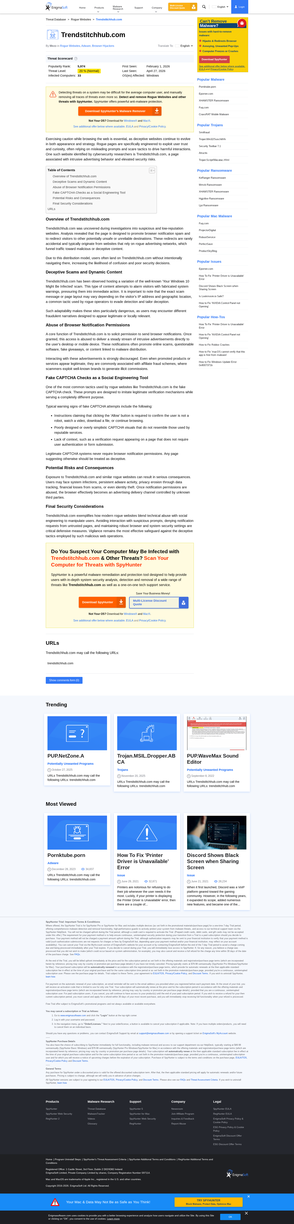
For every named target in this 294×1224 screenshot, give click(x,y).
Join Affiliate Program (182, 1113)
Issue (121, 875)
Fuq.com (204, 107)
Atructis (203, 152)
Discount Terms (200, 973)
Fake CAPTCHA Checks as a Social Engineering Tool (89, 192)
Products (99, 7)
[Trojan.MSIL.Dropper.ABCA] (147, 733)
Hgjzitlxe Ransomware (211, 198)
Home (82, 7)
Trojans (122, 770)
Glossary (92, 1123)
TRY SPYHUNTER (208, 1202)
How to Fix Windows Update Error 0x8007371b (218, 363)
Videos (91, 1118)
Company (157, 7)
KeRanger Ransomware (212, 177)
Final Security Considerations (73, 203)
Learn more (113, 1218)
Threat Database (56, 19)
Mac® (146, 120)
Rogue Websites (81, 19)
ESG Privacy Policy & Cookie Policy (228, 1129)
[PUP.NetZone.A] (77, 733)
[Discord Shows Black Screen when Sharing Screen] (217, 833)
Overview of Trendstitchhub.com (74, 176)
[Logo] (57, 6)
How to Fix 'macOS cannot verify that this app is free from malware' (222, 353)
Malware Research (118, 7)
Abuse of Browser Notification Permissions (81, 187)
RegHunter (135, 1123)
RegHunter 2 (53, 1118)
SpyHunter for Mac (139, 1113)
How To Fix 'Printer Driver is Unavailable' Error (221, 277)
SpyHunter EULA (222, 1108)
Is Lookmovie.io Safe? (211, 296)
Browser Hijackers (103, 45)
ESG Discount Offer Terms (227, 1144)
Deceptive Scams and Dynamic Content (80, 181)
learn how (50, 977)
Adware (86, 45)
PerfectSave (206, 243)
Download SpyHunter (97, 602)
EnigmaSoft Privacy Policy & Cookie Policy (228, 1120)
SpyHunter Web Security (59, 1113)
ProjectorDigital (207, 230)
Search (204, 7)
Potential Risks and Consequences (76, 198)
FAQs (77, 954)
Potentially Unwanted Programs (70, 763)
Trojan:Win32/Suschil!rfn (212, 139)
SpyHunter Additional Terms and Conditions (152, 1159)
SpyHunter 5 (136, 1108)
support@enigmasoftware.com (154, 1033)
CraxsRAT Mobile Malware (214, 114)
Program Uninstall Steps (68, 1159)
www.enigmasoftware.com (73, 1015)
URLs (51, 209)
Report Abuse (178, 1123)
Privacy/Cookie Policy (152, 126)
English (221, 6)
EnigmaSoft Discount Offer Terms (227, 1137)
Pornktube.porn (207, 86)
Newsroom (177, 1108)
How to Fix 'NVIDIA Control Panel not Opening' (219, 305)
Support (138, 7)
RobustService (207, 237)
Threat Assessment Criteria (204, 1080)
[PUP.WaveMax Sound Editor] (217, 733)
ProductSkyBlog (208, 250)
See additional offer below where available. (99, 126)
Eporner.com (206, 93)
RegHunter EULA (222, 1113)
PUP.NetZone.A (65, 756)
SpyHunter (51, 1108)
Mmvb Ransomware (210, 184)
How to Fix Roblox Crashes (214, 344)
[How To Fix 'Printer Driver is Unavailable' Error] (147, 833)
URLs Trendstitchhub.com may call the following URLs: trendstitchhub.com (73, 778)
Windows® (130, 120)
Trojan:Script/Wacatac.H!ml (214, 159)
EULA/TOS (158, 973)
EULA (129, 126)
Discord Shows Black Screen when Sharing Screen (218, 288)
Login (242, 6)
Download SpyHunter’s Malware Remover (115, 111)
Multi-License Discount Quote (177, 6)
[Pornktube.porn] (77, 833)
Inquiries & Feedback (182, 1118)
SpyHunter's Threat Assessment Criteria (105, 1159)
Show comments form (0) (64, 680)
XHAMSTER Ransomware (214, 100)
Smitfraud (204, 132)
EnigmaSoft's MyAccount (215, 1033)
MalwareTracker (96, 1113)
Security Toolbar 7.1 (210, 146)
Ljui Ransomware (208, 205)
